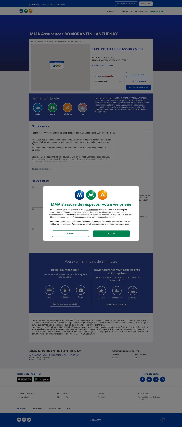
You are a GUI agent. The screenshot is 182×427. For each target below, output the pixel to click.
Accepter (111, 233)
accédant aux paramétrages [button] (60, 224)
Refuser (70, 233)
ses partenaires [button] (92, 209)
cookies (113, 224)
